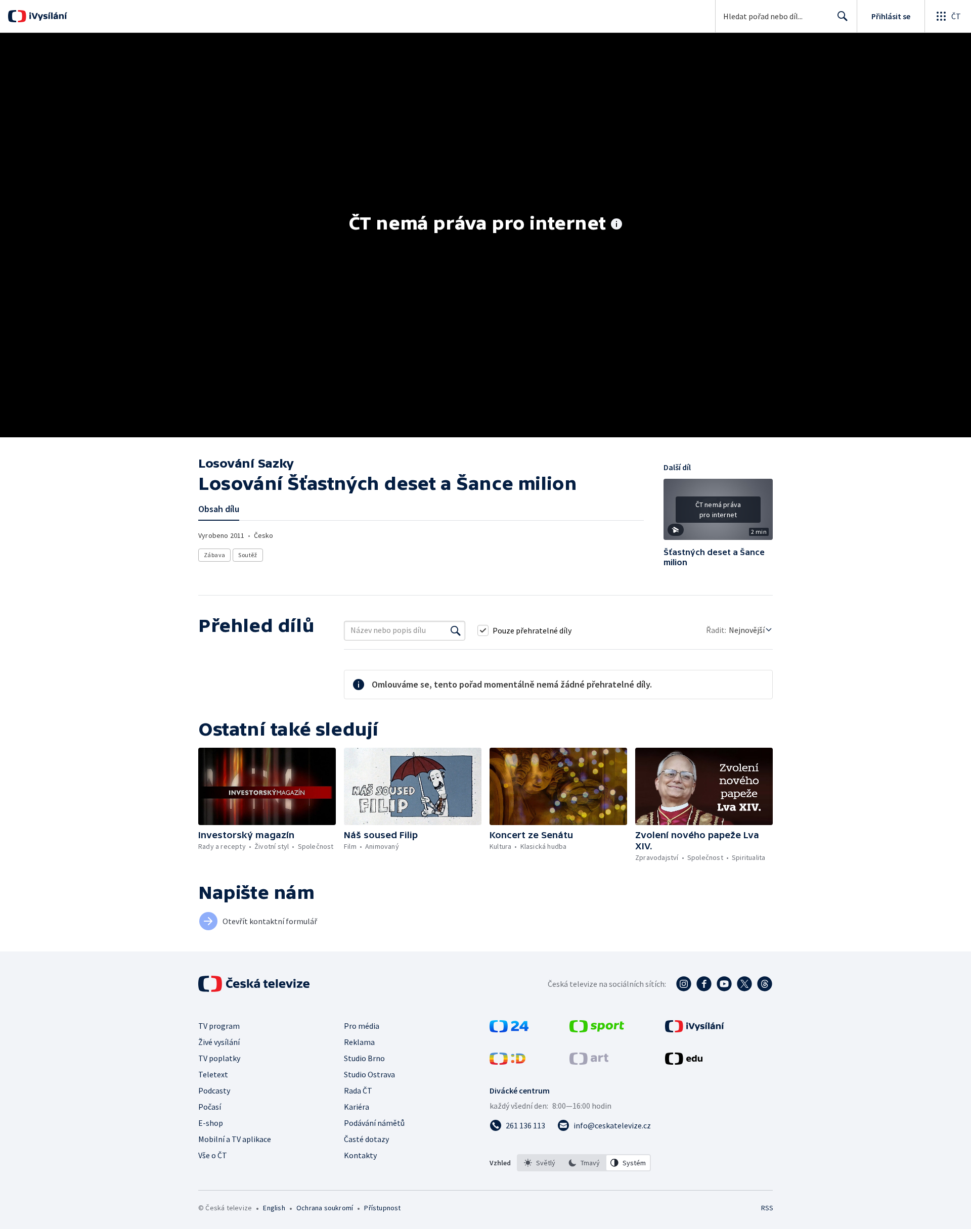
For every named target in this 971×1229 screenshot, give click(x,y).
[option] (539, 1162)
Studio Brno (364, 1058)
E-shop (210, 1123)
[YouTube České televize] (724, 984)
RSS (767, 1207)
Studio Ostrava (369, 1074)
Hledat (842, 16)
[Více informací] (616, 225)
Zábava (214, 555)
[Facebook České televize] (704, 984)
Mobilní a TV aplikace (234, 1139)
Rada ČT (358, 1090)
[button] (718, 513)
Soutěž (247, 555)
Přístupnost (382, 1207)
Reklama (359, 1042)
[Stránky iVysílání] (694, 1029)
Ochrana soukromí (324, 1207)
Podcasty (214, 1090)
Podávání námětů (374, 1123)
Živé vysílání (219, 1042)
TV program (219, 1026)
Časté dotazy (366, 1139)
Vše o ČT (212, 1155)
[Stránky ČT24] (509, 1029)
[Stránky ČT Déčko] (507, 1062)
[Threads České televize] (765, 984)
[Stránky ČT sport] (596, 1029)
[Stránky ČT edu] (683, 1062)
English (274, 1207)
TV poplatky (219, 1058)
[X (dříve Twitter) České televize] (744, 984)
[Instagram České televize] (684, 984)
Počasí (209, 1107)
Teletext (213, 1074)
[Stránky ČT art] (588, 1062)
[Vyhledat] (455, 630)
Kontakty (360, 1155)
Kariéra (356, 1107)
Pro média (361, 1026)
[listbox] (584, 1162)
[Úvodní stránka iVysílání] (46, 16)
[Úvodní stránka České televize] (255, 984)
